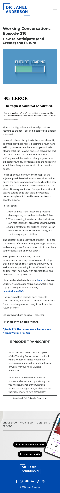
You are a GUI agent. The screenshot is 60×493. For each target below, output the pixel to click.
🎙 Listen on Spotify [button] (30, 454)
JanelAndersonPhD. (13, 291)
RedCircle (15, 119)
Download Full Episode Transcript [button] (30, 398)
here (39, 280)
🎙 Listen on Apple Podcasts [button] (30, 444)
